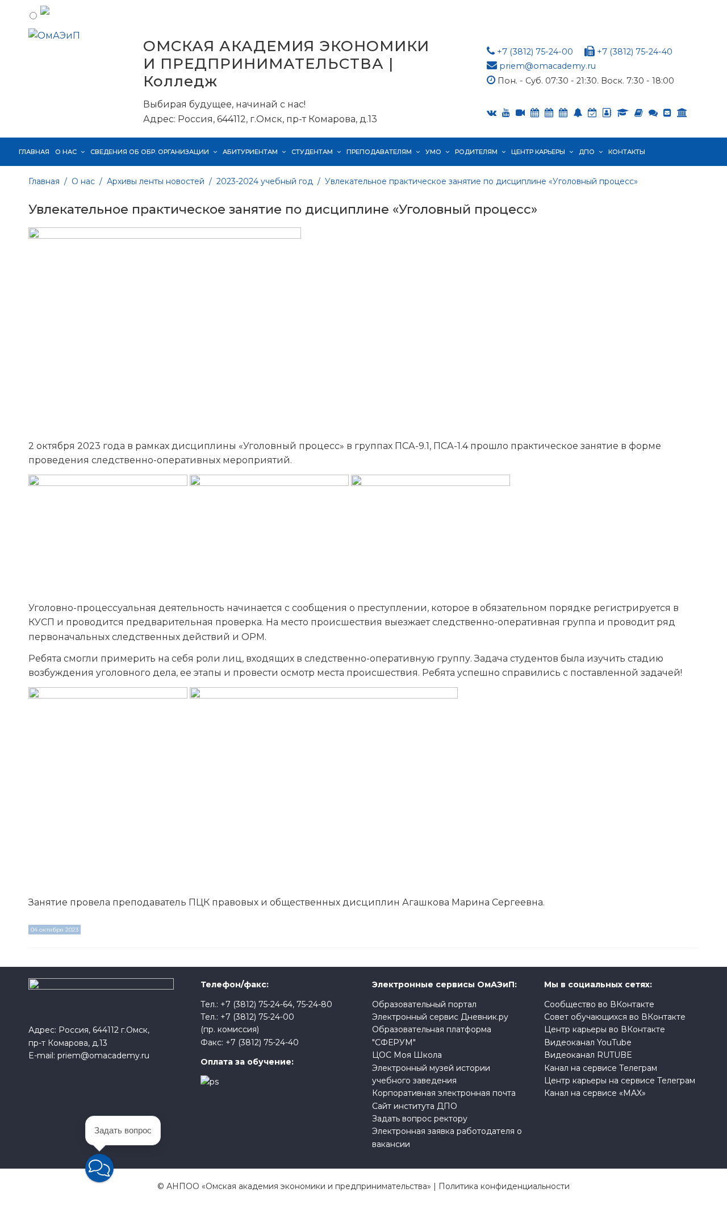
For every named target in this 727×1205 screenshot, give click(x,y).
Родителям (476, 152)
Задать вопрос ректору (419, 1118)
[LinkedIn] (623, 112)
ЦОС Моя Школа (407, 1055)
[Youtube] (506, 112)
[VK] (491, 112)
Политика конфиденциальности (504, 1186)
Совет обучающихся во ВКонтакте (615, 1017)
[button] (99, 1168)
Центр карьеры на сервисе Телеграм (619, 1080)
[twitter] (563, 112)
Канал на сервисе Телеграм (600, 1068)
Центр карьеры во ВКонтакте (604, 1029)
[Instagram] (592, 112)
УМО (433, 152)
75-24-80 (314, 1004)
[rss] (520, 112)
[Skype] (549, 112)
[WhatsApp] (577, 112)
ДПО (587, 152)
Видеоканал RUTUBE (588, 1055)
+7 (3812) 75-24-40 (634, 52)
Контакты (626, 152)
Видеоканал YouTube (588, 1042)
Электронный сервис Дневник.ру (440, 1017)
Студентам (312, 152)
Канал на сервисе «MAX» (595, 1093)
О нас (66, 152)
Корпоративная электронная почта (444, 1093)
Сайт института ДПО (414, 1106)
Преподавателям (379, 152)
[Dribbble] (667, 112)
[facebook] (607, 112)
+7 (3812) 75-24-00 (535, 52)
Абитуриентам (250, 152)
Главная (34, 152)
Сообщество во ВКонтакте (599, 1004)
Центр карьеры (538, 152)
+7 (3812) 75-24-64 (256, 1004)
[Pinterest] (682, 112)
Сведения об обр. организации (149, 152)
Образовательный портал (424, 1004)
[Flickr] (653, 112)
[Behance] (534, 112)
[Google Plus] (638, 112)
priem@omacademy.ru (547, 66)
